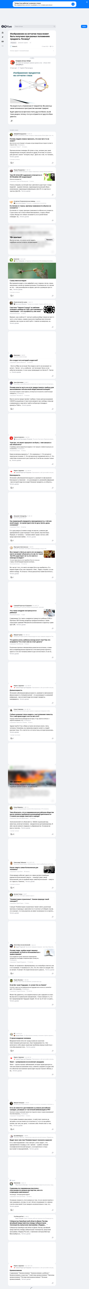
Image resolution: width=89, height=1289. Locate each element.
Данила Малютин (21, 362)
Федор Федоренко (19, 170)
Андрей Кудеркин (21, 962)
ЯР (14, 1033)
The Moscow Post (19, 1216)
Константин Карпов (20, 203)
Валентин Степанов (22, 722)
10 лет (26, 1265)
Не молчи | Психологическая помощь (24, 201)
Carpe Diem (20, 871)
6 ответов (23, 527)
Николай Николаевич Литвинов (23, 439)
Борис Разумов (19, 1218)
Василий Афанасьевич (23, 818)
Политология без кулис (20, 302)
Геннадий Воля (20, 1115)
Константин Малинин (21, 304)
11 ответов (30, 962)
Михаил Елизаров (19, 1102)
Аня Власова (20, 644)
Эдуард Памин (19, 1035)
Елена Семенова (18, 709)
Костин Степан (18, 894)
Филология (17, 1183)
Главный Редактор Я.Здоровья (23, 472)
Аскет (18, 527)
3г (36, 201)
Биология (16, 259)
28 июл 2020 (46, 63)
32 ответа (24, 147)
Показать (49, 240)
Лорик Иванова (18, 980)
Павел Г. (19, 147)
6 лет (24, 634)
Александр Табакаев (20, 862)
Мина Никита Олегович (21, 1185)
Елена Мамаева (18, 807)
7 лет (26, 470)
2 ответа (27, 903)
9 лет (33, 605)
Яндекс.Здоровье (19, 470)
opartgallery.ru (19, 64)
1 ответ (32, 58)
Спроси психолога (19, 437)
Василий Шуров (18, 1135)
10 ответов (29, 991)
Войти (84, 26)
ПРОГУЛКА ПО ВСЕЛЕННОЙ (22, 945)
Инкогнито (17, 355)
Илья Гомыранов (19, 261)
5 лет (25, 709)
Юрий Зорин (20, 903)
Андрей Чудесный (20, 947)
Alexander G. (20, 395)
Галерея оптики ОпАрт (23, 61)
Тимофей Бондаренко (20, 134)
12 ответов (30, 362)
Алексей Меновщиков (22, 181)
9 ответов (27, 395)
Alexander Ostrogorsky (20, 516)
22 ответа (29, 1196)
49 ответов (26, 871)
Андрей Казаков (21, 991)
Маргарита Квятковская (21, 547)
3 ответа (27, 644)
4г (27, 133)
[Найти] (54, 26)
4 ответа (32, 181)
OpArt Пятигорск (26, 68)
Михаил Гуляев (18, 635)
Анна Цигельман (18, 382)
